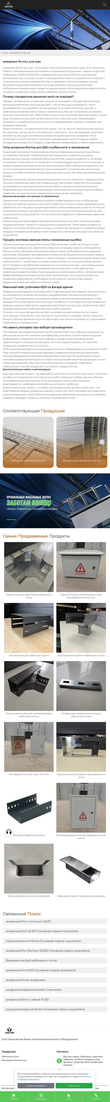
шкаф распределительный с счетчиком (33, 989)
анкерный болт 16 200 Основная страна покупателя (42, 931)
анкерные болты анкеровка (25, 980)
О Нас (69, 1097)
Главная (5, 53)
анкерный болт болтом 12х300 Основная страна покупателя (48, 950)
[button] (102, 442)
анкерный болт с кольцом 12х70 (28, 921)
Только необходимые (36, 1086)
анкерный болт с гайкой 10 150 (27, 999)
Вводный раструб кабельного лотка (31, 960)
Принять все (74, 1086)
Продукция (41, 1097)
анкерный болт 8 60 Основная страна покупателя (41, 970)
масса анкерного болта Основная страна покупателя (43, 941)
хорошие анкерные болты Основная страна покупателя (45, 1009)
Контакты (96, 1097)
